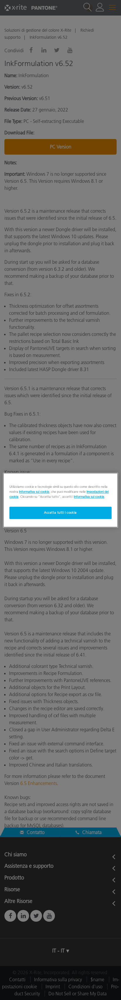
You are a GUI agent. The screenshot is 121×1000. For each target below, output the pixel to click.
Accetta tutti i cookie (60, 512)
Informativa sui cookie (34, 492)
